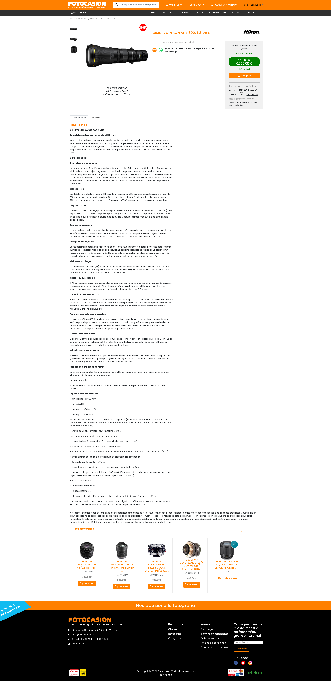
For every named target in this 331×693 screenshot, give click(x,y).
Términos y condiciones (214, 633)
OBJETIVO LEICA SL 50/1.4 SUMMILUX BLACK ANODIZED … (226, 565)
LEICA (226, 571)
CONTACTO (254, 12)
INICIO (154, 12)
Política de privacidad (213, 642)
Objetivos (93, 19)
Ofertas (172, 629)
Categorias (174, 638)
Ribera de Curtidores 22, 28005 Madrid (95, 630)
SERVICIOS (184, 12)
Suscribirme (242, 648)
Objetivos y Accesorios (78, 19)
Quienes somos (210, 638)
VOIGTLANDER (157, 574)
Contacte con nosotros (214, 647)
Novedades (174, 633)
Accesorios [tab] (96, 117)
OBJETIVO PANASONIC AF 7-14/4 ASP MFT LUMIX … (121, 566)
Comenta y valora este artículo (179, 42)
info (258, 98)
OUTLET (199, 12)
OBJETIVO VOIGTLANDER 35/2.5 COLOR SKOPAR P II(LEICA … (156, 566)
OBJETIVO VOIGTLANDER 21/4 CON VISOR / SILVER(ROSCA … (192, 564)
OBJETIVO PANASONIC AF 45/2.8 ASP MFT (87, 565)
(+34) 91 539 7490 (83, 639)
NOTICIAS (237, 12)
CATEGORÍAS (79, 12)
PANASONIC (87, 571)
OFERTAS (167, 12)
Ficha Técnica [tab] (79, 117)
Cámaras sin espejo (107, 19)
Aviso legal (207, 629)
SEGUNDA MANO (217, 12)
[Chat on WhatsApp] (161, 50)
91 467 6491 (102, 639)
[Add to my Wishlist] (154, 50)
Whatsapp (79, 643)
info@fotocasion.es (84, 634)
